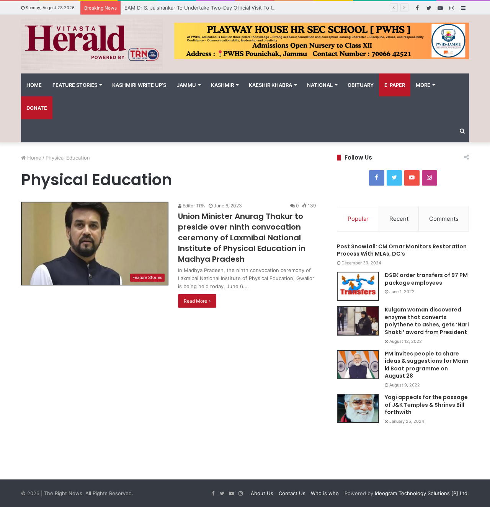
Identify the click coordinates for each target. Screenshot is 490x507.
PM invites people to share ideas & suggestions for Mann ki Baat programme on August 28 (427, 365)
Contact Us (292, 493)
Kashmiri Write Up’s (139, 85)
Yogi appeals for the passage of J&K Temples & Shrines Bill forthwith (426, 404)
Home (34, 85)
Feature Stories (74, 85)
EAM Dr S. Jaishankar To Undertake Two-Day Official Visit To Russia (205, 8)
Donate (36, 108)
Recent (398, 218)
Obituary (361, 85)
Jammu (186, 85)
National (320, 85)
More (423, 85)
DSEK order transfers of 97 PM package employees (426, 279)
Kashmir (222, 85)
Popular (358, 218)
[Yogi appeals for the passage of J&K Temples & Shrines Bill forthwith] (358, 408)
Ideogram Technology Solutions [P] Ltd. (421, 493)
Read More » (197, 301)
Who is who (325, 493)
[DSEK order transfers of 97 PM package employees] (358, 286)
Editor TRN (193, 206)
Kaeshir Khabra (270, 85)
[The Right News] (92, 44)
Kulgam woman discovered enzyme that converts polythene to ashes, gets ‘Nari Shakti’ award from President (427, 321)
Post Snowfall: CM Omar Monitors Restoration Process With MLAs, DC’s (402, 250)
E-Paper (394, 85)
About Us (262, 493)
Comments (444, 218)
